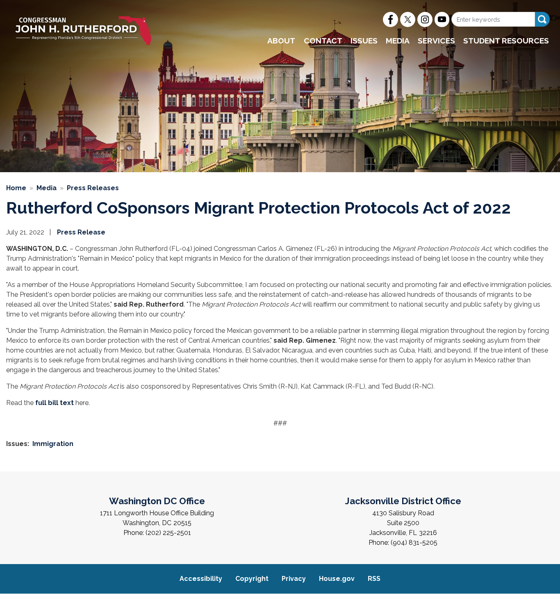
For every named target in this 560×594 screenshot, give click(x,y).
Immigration (52, 444)
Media (46, 188)
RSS (374, 579)
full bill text (54, 403)
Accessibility (201, 579)
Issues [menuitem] (364, 40)
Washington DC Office (157, 501)
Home (16, 188)
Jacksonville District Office (403, 501)
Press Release (81, 232)
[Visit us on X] (407, 19)
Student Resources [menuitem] (506, 40)
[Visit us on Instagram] (425, 19)
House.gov (337, 579)
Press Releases (93, 188)
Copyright (252, 579)
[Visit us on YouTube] (442, 19)
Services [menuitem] (436, 40)
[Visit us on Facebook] (390, 19)
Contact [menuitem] (323, 40)
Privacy (294, 579)
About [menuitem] (281, 40)
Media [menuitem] (398, 40)
